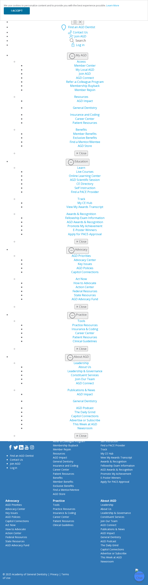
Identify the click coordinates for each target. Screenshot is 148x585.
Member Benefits (85, 134)
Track (81, 199)
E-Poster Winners (85, 230)
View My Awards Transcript (84, 207)
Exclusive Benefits (85, 138)
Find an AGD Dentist (22, 455)
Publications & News (81, 390)
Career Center (84, 119)
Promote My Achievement (85, 226)
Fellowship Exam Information (85, 218)
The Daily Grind (84, 412)
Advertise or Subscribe (85, 420)
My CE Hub (84, 203)
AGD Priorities (81, 256)
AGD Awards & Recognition (85, 222)
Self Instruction (85, 188)
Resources (81, 97)
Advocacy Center (85, 260)
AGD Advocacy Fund (85, 299)
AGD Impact (85, 101)
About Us (85, 367)
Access (81, 62)
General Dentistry (85, 108)
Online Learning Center (85, 176)
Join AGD (85, 74)
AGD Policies (85, 268)
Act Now (81, 279)
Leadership (81, 363)
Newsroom (84, 428)
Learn (81, 168)
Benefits (81, 130)
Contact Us (16, 459)
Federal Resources (85, 291)
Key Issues (85, 264)
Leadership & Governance (85, 371)
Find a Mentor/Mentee (85, 142)
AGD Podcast (84, 408)
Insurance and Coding (85, 115)
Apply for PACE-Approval (85, 234)
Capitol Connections (85, 272)
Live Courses (84, 172)
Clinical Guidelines (85, 341)
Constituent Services (85, 375)
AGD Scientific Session (85, 180)
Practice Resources (85, 325)
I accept (17, 10)
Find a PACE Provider (85, 192)
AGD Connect (85, 78)
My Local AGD (85, 70)
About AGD (108, 501)
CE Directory (85, 184)
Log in (13, 467)
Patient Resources (85, 123)
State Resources (85, 295)
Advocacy (12, 501)
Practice (59, 501)
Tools (81, 321)
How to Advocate (84, 283)
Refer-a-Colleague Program (85, 82)
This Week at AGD (85, 424)
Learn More (112, 5)
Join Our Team (85, 379)
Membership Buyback (85, 86)
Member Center (85, 66)
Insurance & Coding (85, 329)
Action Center (85, 287)
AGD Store (85, 146)
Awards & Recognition (81, 214)
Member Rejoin (85, 90)
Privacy (54, 574)
